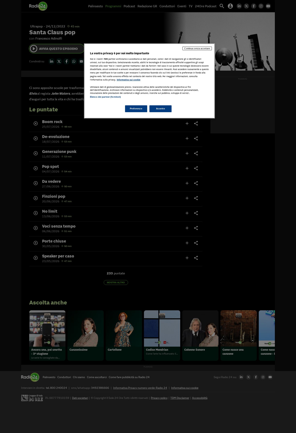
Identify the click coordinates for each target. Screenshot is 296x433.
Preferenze (136, 108)
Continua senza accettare (197, 48)
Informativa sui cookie (128, 79)
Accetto (160, 108)
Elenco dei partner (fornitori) (105, 97)
